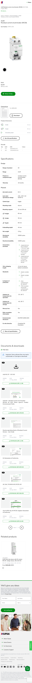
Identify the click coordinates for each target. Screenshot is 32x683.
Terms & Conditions (20, 659)
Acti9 (20, 15)
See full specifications (11, 138)
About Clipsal (7, 639)
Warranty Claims (4, 659)
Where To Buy (9, 94)
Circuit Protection (14, 15)
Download (17, 115)
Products (7, 15)
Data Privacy (20, 657)
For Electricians (8, 646)
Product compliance (5, 657)
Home (2, 15)
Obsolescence (12, 659)
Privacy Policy (8, 594)
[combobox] (23, 603)
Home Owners (7, 642)
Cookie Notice (13, 657)
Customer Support (9, 650)
